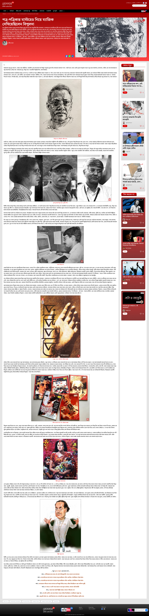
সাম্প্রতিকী (48, 11)
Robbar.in (4, 13)
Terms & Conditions (92, 608)
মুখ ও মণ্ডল (13, 13)
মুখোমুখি (55, 11)
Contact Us (81, 608)
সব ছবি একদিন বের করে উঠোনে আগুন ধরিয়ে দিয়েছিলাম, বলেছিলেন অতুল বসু (62, 593)
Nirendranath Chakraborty (15, 601)
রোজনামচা (41, 11)
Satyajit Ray (56, 601)
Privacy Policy (91, 607)
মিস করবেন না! (129, 194)
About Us (80, 607)
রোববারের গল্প (26, 11)
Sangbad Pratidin (35, 601)
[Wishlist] (141, 92)
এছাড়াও (61, 11)
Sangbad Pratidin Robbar (46, 601)
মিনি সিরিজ (34, 11)
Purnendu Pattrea (26, 601)
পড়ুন (125, 92)
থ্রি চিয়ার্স (12, 11)
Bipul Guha (6, 601)
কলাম (4, 11)
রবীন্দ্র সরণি (18, 11)
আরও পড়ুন (127, 65)
